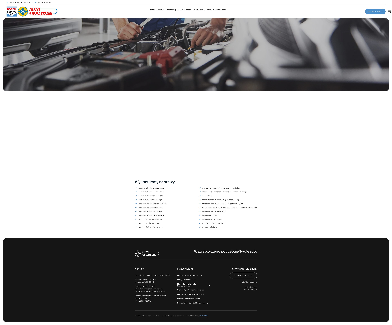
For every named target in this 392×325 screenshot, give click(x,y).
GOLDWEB (204, 316)
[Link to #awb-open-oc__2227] (389, 11)
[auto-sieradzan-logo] (32, 7)
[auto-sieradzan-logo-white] (147, 251)
